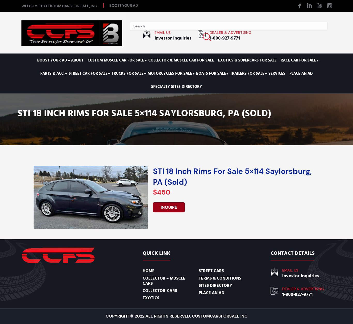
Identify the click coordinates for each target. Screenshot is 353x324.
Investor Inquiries (173, 38)
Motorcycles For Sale (170, 73)
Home (149, 271)
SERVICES (276, 73)
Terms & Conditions (220, 278)
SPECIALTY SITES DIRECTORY (176, 86)
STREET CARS (211, 271)
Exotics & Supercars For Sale (247, 60)
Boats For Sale (211, 73)
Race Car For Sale (298, 60)
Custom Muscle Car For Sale (116, 60)
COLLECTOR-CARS (160, 291)
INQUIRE (169, 207)
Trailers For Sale (247, 73)
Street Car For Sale (88, 73)
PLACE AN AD (301, 73)
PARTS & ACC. (52, 73)
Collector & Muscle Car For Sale (181, 60)
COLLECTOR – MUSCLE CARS (164, 280)
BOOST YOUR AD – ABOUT (60, 60)
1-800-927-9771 (225, 38)
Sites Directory (215, 285)
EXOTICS (151, 298)
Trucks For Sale (127, 73)
